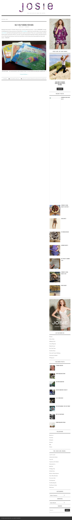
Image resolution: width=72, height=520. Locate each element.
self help (40, 78)
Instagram (51, 440)
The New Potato (52, 350)
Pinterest (51, 442)
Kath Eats (51, 466)
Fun (18, 78)
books (23, 78)
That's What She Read (53, 475)
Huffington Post (52, 341)
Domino (50, 336)
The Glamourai (52, 480)
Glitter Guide (51, 339)
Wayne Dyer (44, 78)
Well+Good (51, 487)
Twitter (50, 447)
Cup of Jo (51, 459)
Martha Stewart (52, 346)
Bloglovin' (51, 435)
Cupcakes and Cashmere (54, 461)
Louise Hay (36, 78)
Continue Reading (24, 74)
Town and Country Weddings (54, 353)
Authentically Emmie (53, 457)
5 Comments (27, 26)
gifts (26, 78)
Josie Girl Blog (36, 7)
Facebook (51, 437)
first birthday (24, 31)
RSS (50, 444)
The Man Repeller (52, 482)
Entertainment (12, 78)
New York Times (52, 348)
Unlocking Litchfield (53, 355)
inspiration (32, 78)
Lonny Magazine (52, 343)
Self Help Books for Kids (24, 25)
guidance (28, 78)
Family (17, 78)
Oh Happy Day (52, 468)
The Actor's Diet (52, 478)
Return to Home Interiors (54, 473)
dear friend (4, 32)
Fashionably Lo (52, 464)
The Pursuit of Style (53, 485)
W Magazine (51, 357)
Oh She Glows (52, 471)
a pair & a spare (52, 454)
